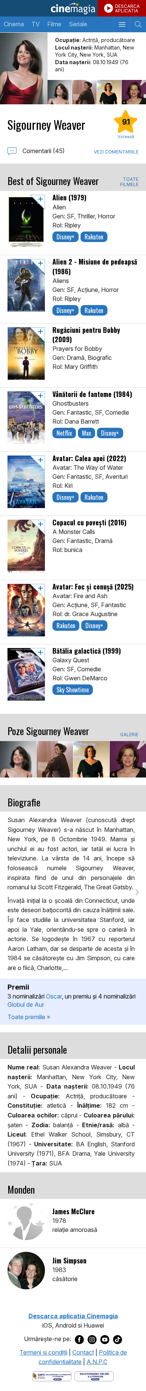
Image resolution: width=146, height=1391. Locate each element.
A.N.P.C (96, 1361)
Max (86, 433)
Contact (83, 1352)
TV (35, 24)
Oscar (54, 996)
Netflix (64, 433)
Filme (54, 24)
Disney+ (65, 236)
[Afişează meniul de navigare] (122, 24)
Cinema (14, 24)
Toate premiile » (28, 1017)
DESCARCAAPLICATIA (127, 8)
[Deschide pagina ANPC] (52, 1375)
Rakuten (94, 236)
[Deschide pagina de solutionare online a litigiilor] (94, 1375)
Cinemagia (73, 8)
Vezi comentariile (116, 152)
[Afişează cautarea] (138, 24)
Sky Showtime (73, 689)
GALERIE (129, 734)
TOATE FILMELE (129, 182)
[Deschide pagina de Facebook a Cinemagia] (79, 1339)
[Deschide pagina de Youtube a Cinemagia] (104, 1339)
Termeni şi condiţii (43, 1352)
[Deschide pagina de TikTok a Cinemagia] (117, 1339)
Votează (126, 136)
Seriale (78, 24)
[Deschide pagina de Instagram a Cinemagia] (92, 1339)
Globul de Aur (25, 1004)
